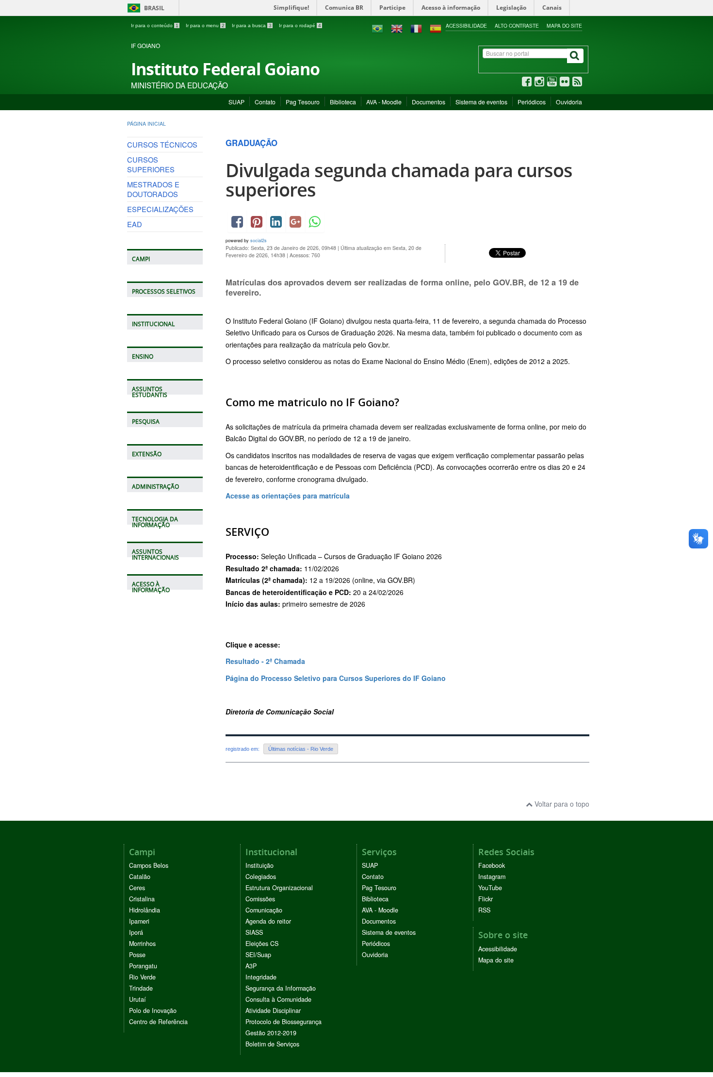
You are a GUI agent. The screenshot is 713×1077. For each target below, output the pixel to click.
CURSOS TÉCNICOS (162, 144)
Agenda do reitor (268, 921)
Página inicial (146, 123)
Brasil (144, 8)
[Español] (435, 28)
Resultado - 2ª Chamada (265, 661)
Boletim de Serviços (272, 1044)
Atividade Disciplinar (273, 1010)
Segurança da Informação (280, 988)
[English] (397, 28)
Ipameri (139, 921)
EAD (134, 224)
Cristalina (142, 899)
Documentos (428, 102)
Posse (137, 954)
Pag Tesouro (303, 102)
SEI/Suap (258, 954)
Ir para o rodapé (300, 25)
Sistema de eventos (481, 102)
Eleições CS (261, 943)
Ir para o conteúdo (154, 25)
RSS (484, 910)
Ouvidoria (569, 102)
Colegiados (260, 876)
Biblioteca (343, 102)
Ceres (137, 887)
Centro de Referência (158, 1021)
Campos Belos (148, 865)
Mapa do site (564, 25)
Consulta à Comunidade (278, 999)
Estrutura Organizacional (279, 887)
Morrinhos (142, 943)
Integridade (260, 977)
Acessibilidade (466, 25)
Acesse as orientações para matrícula (288, 495)
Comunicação (263, 910)
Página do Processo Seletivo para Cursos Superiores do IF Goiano (336, 678)
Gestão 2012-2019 (270, 1032)
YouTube (490, 887)
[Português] (377, 28)
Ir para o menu (205, 25)
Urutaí (137, 999)
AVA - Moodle (384, 102)
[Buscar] (575, 56)
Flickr (485, 899)
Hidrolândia (144, 910)
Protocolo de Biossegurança (283, 1021)
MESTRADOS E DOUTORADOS (153, 189)
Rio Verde (142, 977)
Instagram (491, 876)
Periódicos (532, 102)
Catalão (139, 876)
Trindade (141, 988)
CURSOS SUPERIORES (151, 164)
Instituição (259, 865)
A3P (251, 965)
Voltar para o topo (561, 804)
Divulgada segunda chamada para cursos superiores (399, 180)
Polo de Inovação (153, 1010)
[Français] (416, 28)
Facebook (491, 865)
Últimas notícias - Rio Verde (300, 749)
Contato (265, 102)
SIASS (254, 932)
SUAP (236, 102)
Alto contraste (517, 25)
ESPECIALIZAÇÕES (160, 209)
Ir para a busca (252, 25)
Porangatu (143, 965)
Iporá (136, 932)
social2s (258, 240)
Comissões (260, 899)
